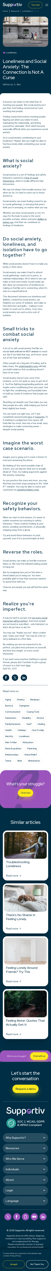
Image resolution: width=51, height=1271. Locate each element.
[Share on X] (15, 677)
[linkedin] (43, 1216)
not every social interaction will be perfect (25, 619)
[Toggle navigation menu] (46, 5)
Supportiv (39, 416)
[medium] (34, 1216)
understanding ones (28, 366)
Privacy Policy (15, 1256)
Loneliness (26, 11)
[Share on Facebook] (6, 677)
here (30, 416)
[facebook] (16, 1216)
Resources (15, 11)
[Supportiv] (12, 5)
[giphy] (25, 1216)
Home (5, 11)
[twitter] (7, 1216)
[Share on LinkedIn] (24, 677)
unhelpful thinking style (28, 489)
